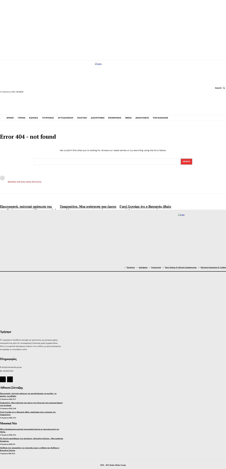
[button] (220, 88)
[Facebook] (3, 379)
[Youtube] (10, 379)
